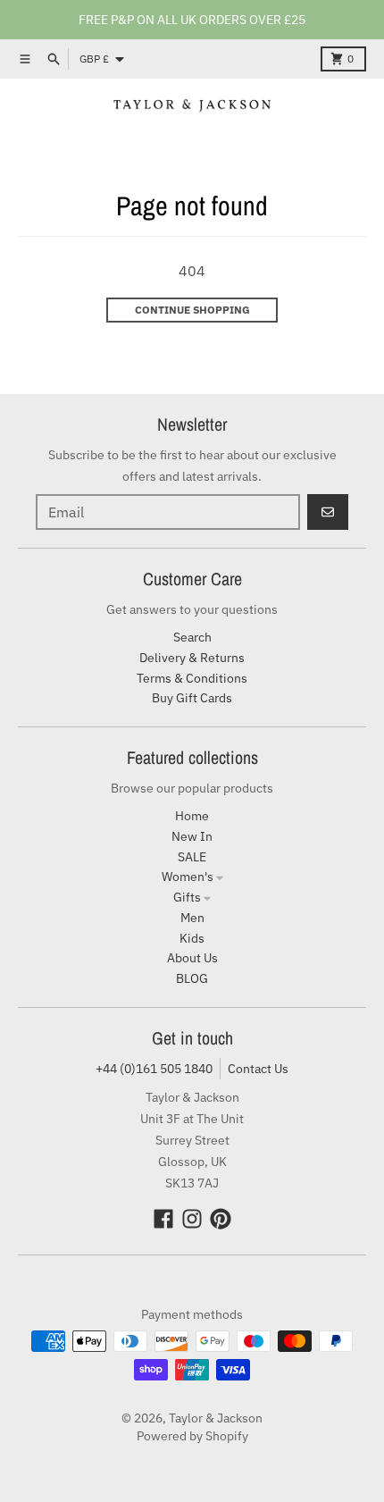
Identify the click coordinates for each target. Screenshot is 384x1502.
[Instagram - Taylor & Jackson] (192, 1218)
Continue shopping (192, 309)
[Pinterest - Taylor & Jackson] (220, 1218)
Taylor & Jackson (216, 1418)
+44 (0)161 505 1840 (154, 1069)
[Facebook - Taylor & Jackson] (163, 1218)
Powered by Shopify (192, 1436)
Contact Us (258, 1069)
